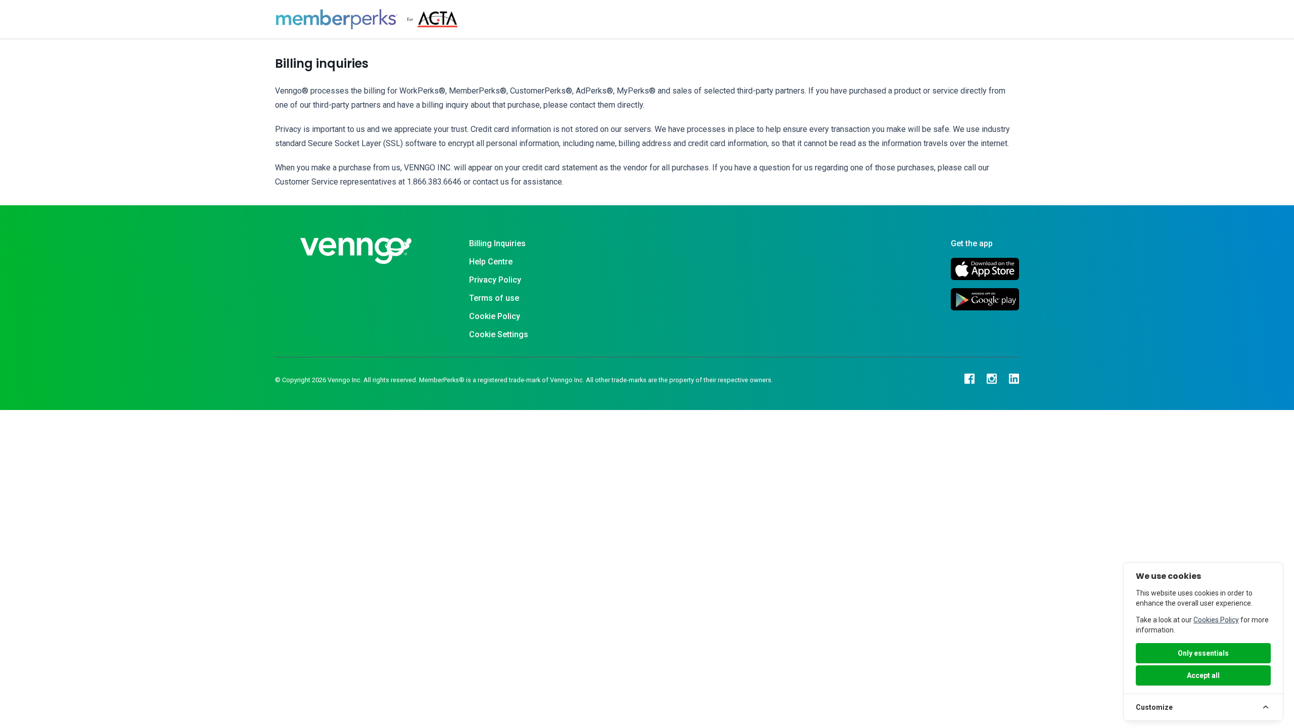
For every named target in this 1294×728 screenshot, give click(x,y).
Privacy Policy (495, 280)
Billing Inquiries (497, 243)
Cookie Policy (494, 316)
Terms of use (494, 298)
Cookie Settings (498, 334)
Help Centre (491, 261)
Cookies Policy (1216, 620)
